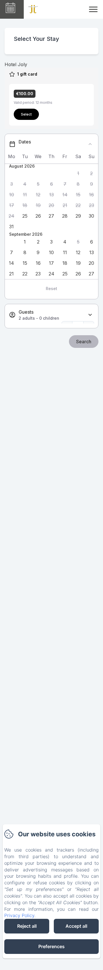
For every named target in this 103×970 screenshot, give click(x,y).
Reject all (27, 926)
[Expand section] (90, 315)
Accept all (76, 926)
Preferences (51, 946)
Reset (51, 288)
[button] (78, 173)
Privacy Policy (19, 915)
